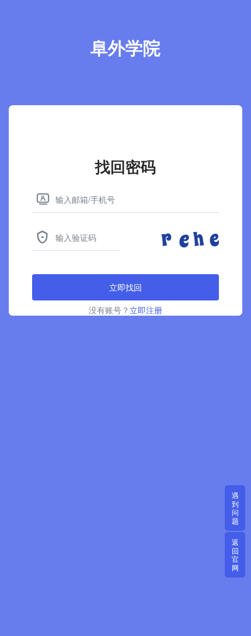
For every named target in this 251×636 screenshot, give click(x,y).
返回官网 (235, 554)
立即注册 (146, 310)
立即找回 (125, 287)
